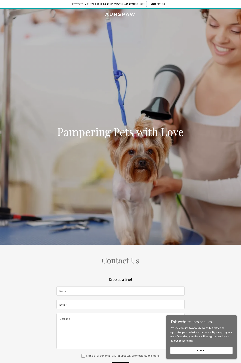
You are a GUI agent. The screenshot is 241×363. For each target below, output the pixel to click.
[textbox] (120, 291)
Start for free (158, 4)
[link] (120, 15)
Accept (201, 350)
